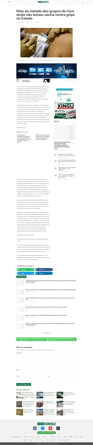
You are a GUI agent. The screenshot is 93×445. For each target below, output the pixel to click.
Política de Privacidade (51, 440)
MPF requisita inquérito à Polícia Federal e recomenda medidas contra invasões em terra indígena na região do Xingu (28, 395)
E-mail (18, 376)
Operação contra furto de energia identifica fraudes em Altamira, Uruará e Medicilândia (67, 169)
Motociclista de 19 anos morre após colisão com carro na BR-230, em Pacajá (66, 154)
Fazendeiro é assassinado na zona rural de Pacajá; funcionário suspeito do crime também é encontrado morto (62, 145)
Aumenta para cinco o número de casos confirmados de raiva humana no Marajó (31, 339)
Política (25, 440)
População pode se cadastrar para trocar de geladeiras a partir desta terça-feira (69, 403)
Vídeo (42, 440)
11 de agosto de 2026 (30, 283)
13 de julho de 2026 (30, 326)
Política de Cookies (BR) (64, 440)
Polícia (81, 437)
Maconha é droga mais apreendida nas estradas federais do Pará (27, 411)
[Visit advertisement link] (33, 160)
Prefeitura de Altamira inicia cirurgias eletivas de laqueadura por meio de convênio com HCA (46, 315)
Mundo (64, 437)
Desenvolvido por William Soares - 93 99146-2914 (46, 443)
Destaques (45, 437)
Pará (76, 437)
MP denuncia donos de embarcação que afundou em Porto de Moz (69, 394)
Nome (18, 370)
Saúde (36, 440)
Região (31, 440)
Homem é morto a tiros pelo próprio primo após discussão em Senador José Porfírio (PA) (67, 161)
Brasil (32, 437)
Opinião (70, 437)
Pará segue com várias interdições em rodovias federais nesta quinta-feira (60, 339)
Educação (52, 437)
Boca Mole (26, 437)
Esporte (59, 437)
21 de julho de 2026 (30, 317)
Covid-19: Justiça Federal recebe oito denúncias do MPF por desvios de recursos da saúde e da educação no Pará (50, 298)
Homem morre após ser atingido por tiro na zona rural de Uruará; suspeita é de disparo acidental (66, 176)
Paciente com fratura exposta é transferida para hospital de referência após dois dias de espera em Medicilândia (42, 137)
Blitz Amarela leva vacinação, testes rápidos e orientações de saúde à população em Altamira (46, 307)
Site (48, 376)
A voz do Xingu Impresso (15, 437)
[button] (9, 2)
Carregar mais (46, 333)
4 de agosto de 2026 (30, 291)
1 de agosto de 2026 (30, 301)
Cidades (38, 437)
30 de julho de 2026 (30, 308)
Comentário (19, 353)
